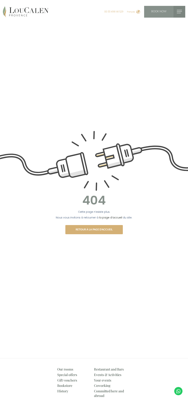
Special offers (67, 375)
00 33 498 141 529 (113, 11)
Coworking (102, 385)
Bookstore (64, 385)
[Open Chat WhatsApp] (178, 391)
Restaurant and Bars (109, 369)
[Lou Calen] (26, 11)
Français (131, 12)
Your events (102, 380)
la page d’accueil (110, 217)
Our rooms (65, 369)
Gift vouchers (67, 380)
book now (159, 11)
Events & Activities (107, 375)
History (62, 391)
